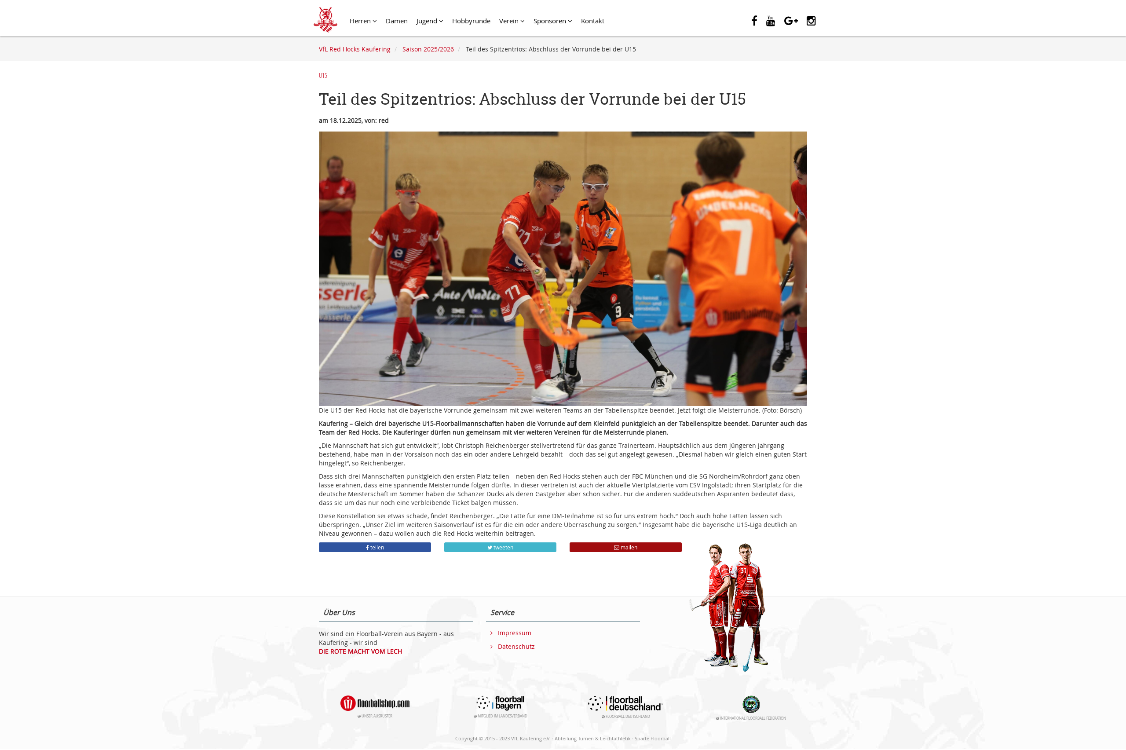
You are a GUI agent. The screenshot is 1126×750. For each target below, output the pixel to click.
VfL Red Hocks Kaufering (355, 49)
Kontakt (592, 20)
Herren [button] (361, 20)
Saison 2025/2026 (428, 49)
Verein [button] (509, 20)
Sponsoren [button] (551, 20)
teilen (376, 547)
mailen (628, 547)
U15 (323, 75)
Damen (397, 20)
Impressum (514, 633)
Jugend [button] (428, 20)
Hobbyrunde (471, 20)
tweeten (502, 547)
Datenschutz (516, 646)
